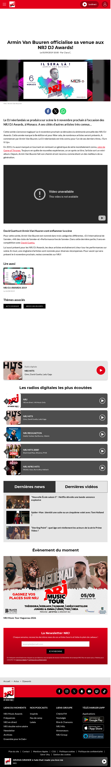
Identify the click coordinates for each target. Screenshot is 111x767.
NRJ (25, 399)
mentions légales (21, 660)
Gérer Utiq (45, 754)
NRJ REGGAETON (32, 433)
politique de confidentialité (38, 660)
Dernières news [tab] (29, 486)
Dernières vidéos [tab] (81, 486)
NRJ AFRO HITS (31, 466)
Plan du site (14, 751)
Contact (26, 751)
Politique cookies (67, 751)
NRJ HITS (29, 370)
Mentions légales (40, 751)
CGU (54, 751)
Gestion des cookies (62, 754)
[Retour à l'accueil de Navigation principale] (12, 4)
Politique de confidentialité (90, 751)
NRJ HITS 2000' (31, 449)
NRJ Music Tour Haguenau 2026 (19, 617)
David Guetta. (28, 242)
